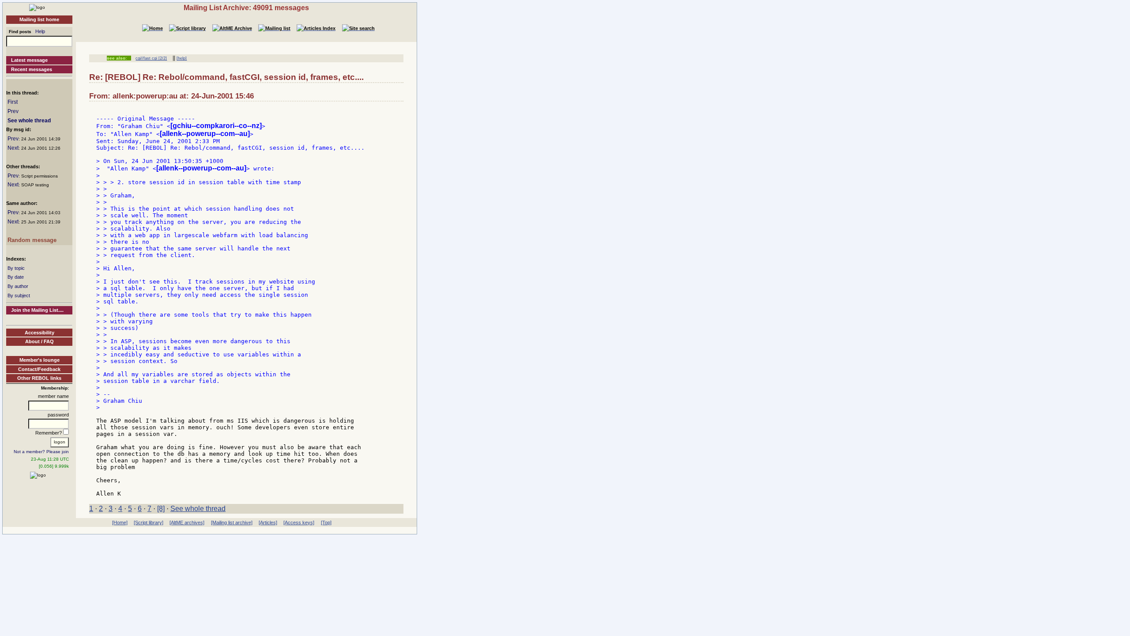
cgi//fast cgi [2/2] (151, 58)
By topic (16, 268)
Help (40, 31)
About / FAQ (39, 341)
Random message (32, 240)
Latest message (29, 60)
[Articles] (268, 522)
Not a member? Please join (41, 451)
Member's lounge (39, 360)
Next (13, 148)
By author (18, 286)
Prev (13, 111)
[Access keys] (298, 522)
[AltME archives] (187, 522)
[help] (182, 58)
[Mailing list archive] (231, 522)
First (13, 102)
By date (16, 277)
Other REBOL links (39, 378)
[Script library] (148, 522)
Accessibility (39, 332)
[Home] (37, 7)
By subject (19, 295)
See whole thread (29, 120)
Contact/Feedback (39, 369)
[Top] (326, 522)
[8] (161, 508)
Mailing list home (39, 19)
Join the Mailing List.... (37, 310)
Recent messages (31, 69)
